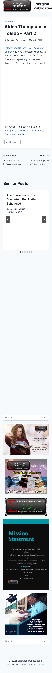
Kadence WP (38, 664)
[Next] (44, 219)
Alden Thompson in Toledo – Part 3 (39, 160)
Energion (9, 130)
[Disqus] (26, 303)
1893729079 (10, 21)
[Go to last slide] (8, 219)
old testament (12, 142)
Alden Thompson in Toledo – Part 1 (13, 160)
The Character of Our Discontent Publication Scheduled (22, 199)
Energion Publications (16, 40)
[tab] (20, 252)
